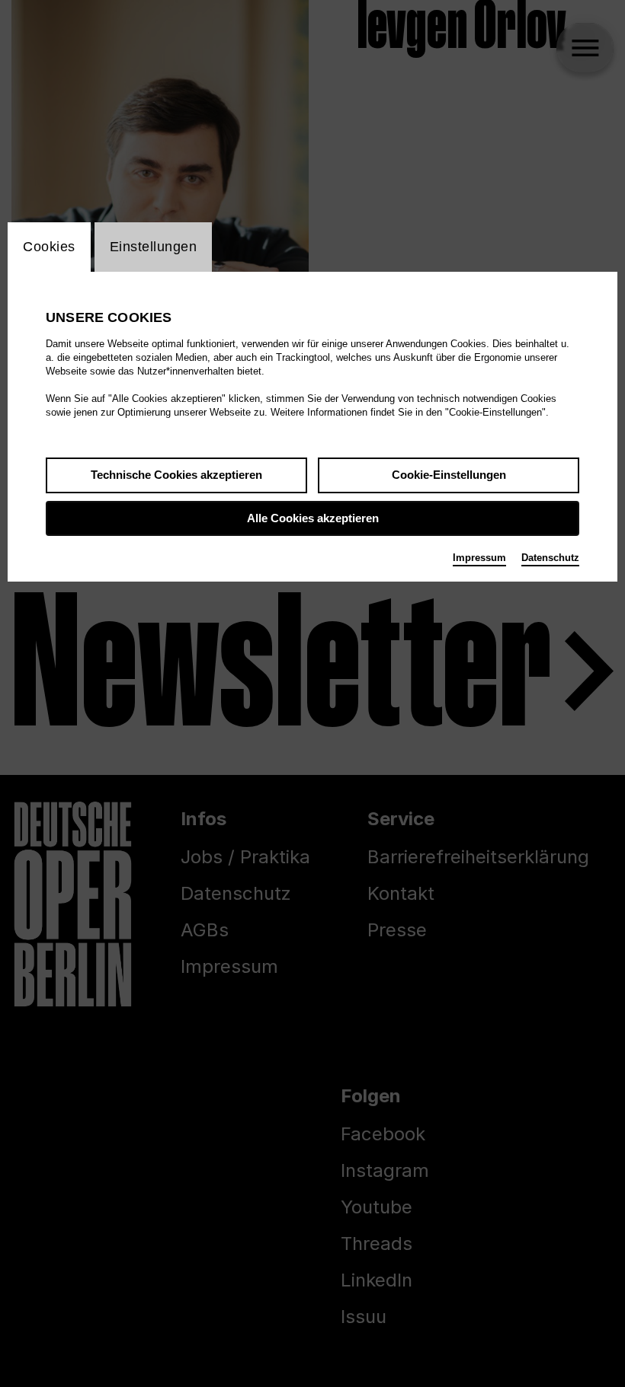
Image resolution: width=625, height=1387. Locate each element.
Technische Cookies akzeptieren (176, 474)
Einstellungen (153, 246)
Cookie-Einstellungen (449, 474)
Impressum (479, 557)
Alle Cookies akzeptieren (313, 518)
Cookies (49, 246)
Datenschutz (550, 557)
